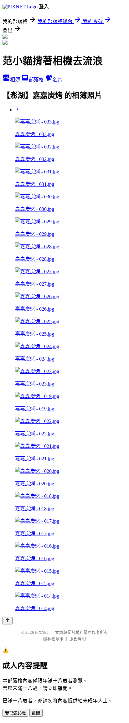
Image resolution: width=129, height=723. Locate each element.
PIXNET (42, 632)
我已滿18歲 (15, 713)
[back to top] (8, 620)
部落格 (37, 79)
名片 (58, 79)
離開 (36, 713)
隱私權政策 (53, 638)
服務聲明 (78, 638)
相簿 (15, 79)
